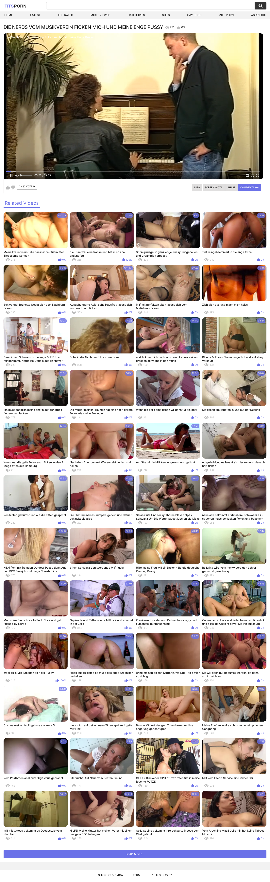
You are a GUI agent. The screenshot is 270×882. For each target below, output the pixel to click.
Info (197, 187)
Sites (166, 15)
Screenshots (214, 187)
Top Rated (65, 15)
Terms (137, 875)
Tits (15, 6)
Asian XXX (258, 15)
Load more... (135, 854)
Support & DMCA (110, 875)
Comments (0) (249, 187)
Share (231, 187)
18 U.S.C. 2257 (162, 875)
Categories (136, 15)
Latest (35, 15)
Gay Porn (194, 15)
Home (8, 15)
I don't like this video (13, 187)
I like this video (8, 187)
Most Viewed (100, 15)
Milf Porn (226, 15)
